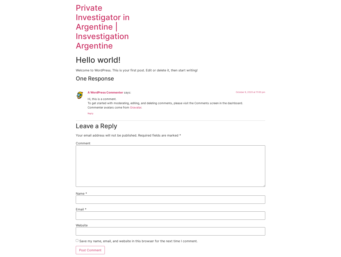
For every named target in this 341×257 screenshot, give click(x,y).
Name (81, 193)
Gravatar (135, 107)
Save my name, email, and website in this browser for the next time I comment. (138, 241)
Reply (90, 113)
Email (81, 209)
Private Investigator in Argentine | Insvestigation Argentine (103, 26)
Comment (83, 143)
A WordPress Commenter (105, 92)
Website (82, 225)
